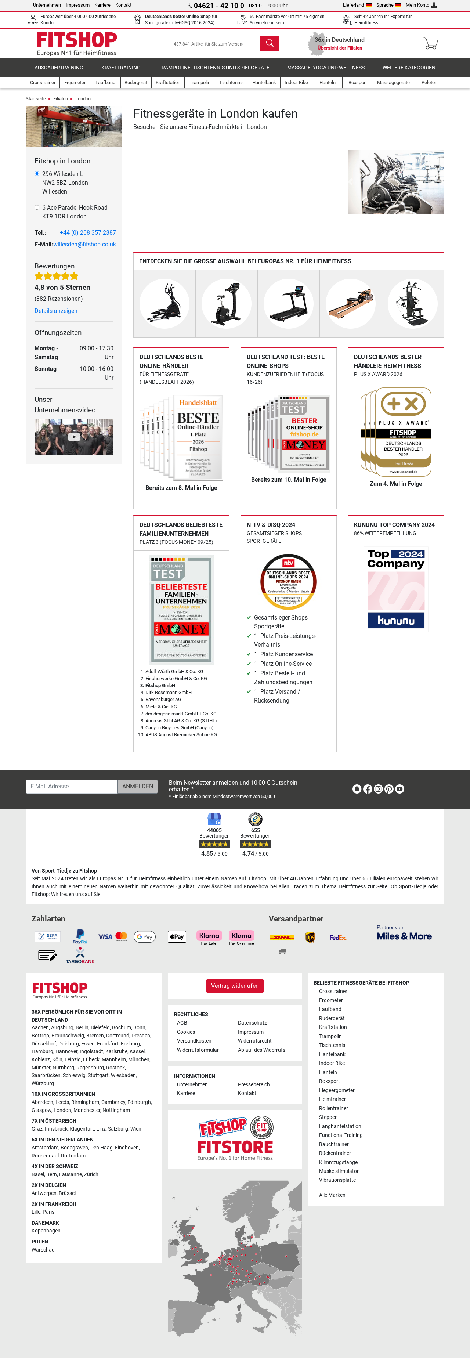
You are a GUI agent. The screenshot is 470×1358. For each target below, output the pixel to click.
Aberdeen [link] (42, 1102)
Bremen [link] (95, 1036)
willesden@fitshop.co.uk (84, 244)
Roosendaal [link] (45, 1156)
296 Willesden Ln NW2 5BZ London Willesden (65, 182)
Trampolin (330, 1036)
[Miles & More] (404, 932)
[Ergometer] (227, 303)
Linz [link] (101, 1129)
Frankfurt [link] (108, 1044)
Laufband (330, 1009)
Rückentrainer (335, 1153)
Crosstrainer (333, 991)
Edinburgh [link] (139, 1102)
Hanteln (328, 1072)
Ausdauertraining (59, 68)
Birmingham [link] (85, 1102)
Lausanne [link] (70, 1174)
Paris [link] (48, 1212)
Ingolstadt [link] (91, 1051)
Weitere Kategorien (409, 68)
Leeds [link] (62, 1102)
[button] (350, 182)
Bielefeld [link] (100, 1028)
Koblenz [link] (41, 1060)
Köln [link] (57, 1060)
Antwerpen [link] (44, 1193)
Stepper (328, 1117)
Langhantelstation (340, 1126)
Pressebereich (254, 1084)
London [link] (62, 1110)
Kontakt (123, 5)
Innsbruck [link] (56, 1129)
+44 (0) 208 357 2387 (88, 232)
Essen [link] (88, 1044)
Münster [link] (41, 1068)
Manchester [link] (86, 1110)
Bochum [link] (121, 1028)
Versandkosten (194, 1041)
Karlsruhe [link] (116, 1051)
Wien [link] (135, 1129)
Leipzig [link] (73, 1060)
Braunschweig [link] (67, 1036)
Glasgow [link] (41, 1110)
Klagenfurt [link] (82, 1129)
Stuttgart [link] (98, 1075)
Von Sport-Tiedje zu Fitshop (64, 871)
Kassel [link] (137, 1051)
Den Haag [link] (101, 1148)
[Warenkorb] (433, 43)
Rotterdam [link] (73, 1156)
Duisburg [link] (68, 1044)
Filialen (60, 98)
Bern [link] (51, 1174)
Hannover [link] (66, 1051)
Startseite (36, 98)
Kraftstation (333, 1027)
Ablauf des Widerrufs (261, 1050)
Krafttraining (121, 68)
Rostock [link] (115, 1068)
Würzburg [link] (43, 1083)
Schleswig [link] (74, 1075)
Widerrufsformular (198, 1050)
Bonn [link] (139, 1028)
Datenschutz (252, 1023)
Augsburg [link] (62, 1028)
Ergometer (331, 1000)
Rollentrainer (333, 1108)
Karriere (102, 5)
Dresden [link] (140, 1036)
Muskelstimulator (339, 1171)
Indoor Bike (332, 1063)
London (83, 98)
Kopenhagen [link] (46, 1231)
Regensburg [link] (90, 1068)
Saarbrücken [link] (46, 1075)
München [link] (138, 1060)
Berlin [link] (82, 1028)
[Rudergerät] (351, 303)
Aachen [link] (40, 1028)
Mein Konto (417, 5)
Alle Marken (332, 1195)
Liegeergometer (337, 1090)
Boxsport (329, 1081)
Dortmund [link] (117, 1036)
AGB (182, 1023)
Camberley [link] (113, 1102)
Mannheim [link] (114, 1060)
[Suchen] (269, 43)
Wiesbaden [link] (123, 1075)
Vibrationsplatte (337, 1180)
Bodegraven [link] (74, 1148)
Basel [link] (38, 1174)
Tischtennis (332, 1045)
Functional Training (341, 1135)
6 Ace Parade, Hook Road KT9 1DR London (75, 212)
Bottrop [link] (40, 1036)
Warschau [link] (43, 1250)
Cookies (186, 1032)
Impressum (78, 5)
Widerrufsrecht (255, 1041)
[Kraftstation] (413, 303)
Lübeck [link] (91, 1060)
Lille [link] (36, 1212)
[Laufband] (289, 303)
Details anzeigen (56, 310)
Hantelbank (332, 1054)
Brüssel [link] (67, 1193)
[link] (357, 790)
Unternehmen (47, 5)
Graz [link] (37, 1129)
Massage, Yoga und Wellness (326, 68)
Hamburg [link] (42, 1051)
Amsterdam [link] (45, 1148)
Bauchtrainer (334, 1144)
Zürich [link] (91, 1174)
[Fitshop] (77, 43)
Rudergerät (332, 1018)
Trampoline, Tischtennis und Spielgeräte (214, 68)
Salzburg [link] (118, 1129)
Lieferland (353, 5)
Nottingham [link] (116, 1110)
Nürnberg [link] (63, 1068)
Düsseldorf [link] (44, 1044)
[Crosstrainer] (164, 303)
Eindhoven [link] (127, 1148)
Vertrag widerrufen (235, 985)
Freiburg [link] (130, 1044)
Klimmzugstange (338, 1162)
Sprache (385, 5)
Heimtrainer (332, 1099)
